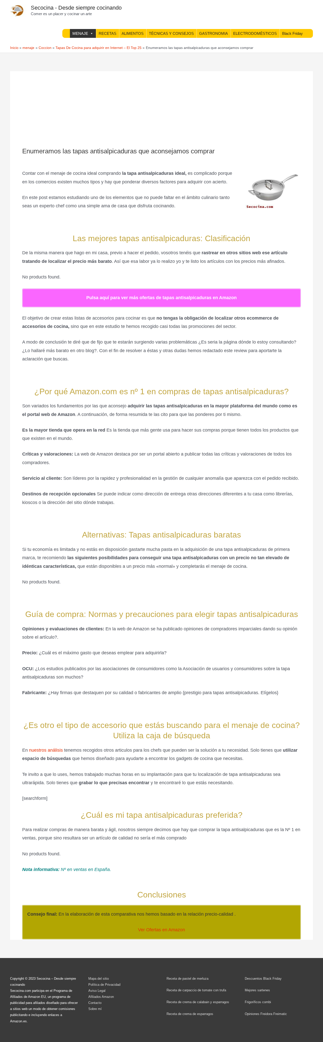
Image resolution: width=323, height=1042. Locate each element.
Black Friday (292, 33)
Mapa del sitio (98, 978)
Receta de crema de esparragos (190, 1014)
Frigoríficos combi (258, 1002)
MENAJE (80, 33)
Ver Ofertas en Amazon (161, 929)
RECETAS (107, 33)
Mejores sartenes (257, 990)
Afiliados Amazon (101, 997)
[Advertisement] (161, 109)
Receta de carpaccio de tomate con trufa (196, 990)
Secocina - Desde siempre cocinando (76, 8)
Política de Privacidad (104, 985)
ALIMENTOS (133, 33)
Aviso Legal (96, 991)
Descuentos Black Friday (263, 978)
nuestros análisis (46, 750)
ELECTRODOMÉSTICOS (255, 33)
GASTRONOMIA (213, 33)
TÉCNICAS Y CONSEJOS (171, 33)
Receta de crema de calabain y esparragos (198, 1002)
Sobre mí (95, 1009)
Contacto (94, 1003)
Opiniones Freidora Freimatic (266, 1014)
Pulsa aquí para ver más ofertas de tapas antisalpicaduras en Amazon (161, 297)
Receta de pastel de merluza (187, 978)
